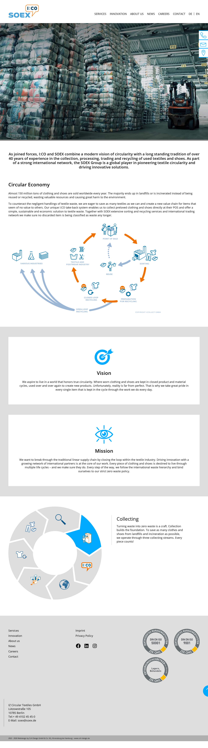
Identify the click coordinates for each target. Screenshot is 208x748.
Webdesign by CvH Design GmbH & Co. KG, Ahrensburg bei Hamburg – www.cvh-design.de (54, 738)
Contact (179, 14)
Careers (163, 14)
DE (190, 14)
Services (100, 14)
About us (137, 14)
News (151, 14)
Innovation (118, 14)
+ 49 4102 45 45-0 (24, 716)
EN (198, 14)
